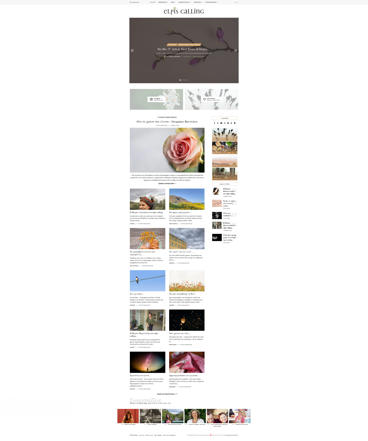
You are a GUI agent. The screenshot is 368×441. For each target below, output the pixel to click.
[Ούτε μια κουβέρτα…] (217, 215)
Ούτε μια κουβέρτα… (227, 214)
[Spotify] (235, 123)
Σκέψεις (171, 263)
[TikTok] (231, 123)
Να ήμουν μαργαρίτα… (180, 212)
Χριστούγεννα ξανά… (140, 375)
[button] (180, 80)
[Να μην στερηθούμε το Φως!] (187, 280)
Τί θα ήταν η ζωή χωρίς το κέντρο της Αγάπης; (229, 237)
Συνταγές (218, 149)
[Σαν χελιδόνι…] (147, 280)
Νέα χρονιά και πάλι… (180, 333)
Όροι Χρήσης (158, 435)
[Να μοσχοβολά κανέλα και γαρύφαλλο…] (147, 238)
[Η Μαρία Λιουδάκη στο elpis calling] (147, 199)
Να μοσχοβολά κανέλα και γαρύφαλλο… (142, 253)
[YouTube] (221, 123)
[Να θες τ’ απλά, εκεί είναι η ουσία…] (217, 203)
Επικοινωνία (149, 435)
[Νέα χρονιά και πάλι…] (187, 320)
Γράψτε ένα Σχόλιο (199, 56)
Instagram (157, 98)
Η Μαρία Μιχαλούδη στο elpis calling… (144, 334)
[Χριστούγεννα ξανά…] (147, 362)
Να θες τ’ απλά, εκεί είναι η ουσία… (184, 49)
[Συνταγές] (224, 148)
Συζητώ (132, 223)
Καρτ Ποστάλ (173, 223)
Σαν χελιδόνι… (137, 293)
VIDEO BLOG (172, 44)
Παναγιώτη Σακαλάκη (231, 435)
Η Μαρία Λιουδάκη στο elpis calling (146, 212)
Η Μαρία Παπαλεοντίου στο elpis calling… (229, 191)
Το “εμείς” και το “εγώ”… (181, 251)
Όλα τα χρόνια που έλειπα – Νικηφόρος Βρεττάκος (167, 121)
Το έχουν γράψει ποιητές (167, 117)
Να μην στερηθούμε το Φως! (182, 293)
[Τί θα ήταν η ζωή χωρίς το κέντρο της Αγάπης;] (217, 237)
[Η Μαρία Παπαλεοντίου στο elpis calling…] (217, 191)
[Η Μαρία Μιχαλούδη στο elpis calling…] (147, 320)
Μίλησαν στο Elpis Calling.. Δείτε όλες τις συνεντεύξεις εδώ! (150, 403)
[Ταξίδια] (224, 161)
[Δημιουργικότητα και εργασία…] (187, 362)
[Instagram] (151, 99)
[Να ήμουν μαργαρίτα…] (187, 199)
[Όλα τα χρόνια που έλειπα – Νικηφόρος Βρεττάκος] (167, 150)
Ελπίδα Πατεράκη (174, 56)
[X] (217, 123)
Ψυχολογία (219, 175)
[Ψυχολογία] (224, 174)
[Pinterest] (228, 123)
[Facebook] (215, 123)
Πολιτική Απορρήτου (169, 435)
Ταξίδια (217, 162)
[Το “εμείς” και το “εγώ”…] (187, 238)
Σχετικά (141, 435)
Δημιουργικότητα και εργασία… (184, 375)
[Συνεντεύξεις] (204, 99)
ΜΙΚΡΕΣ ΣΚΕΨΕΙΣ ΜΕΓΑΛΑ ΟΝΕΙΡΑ (189, 44)
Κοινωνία (172, 386)
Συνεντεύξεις (211, 98)
